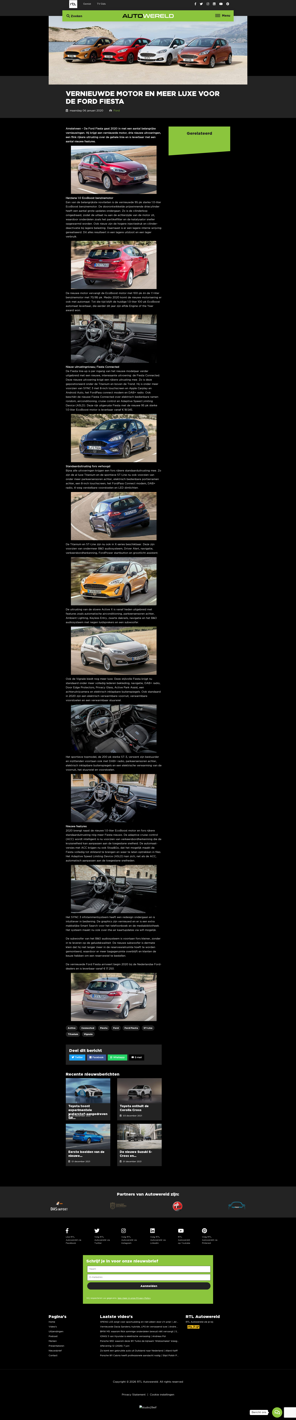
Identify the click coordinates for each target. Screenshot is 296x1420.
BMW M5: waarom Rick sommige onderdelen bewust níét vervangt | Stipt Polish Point (147, 1332)
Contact (53, 1356)
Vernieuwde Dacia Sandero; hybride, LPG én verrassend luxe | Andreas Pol (141, 1327)
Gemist (87, 3)
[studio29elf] (148, 1407)
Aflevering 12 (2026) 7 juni (114, 1346)
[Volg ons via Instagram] (208, 4)
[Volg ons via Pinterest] (227, 4)
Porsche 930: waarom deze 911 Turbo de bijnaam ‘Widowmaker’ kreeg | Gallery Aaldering (149, 1341)
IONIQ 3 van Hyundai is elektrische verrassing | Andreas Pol (133, 1336)
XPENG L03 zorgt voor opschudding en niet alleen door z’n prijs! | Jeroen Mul (142, 1322)
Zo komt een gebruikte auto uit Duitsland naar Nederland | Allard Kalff (139, 1351)
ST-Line (148, 1028)
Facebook (97, 1057)
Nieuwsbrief (55, 1351)
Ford (117, 111)
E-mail (138, 1057)
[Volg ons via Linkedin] (214, 4)
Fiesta (103, 1028)
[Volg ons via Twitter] (201, 4)
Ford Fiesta (131, 1028)
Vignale (88, 1034)
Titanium (73, 1034)
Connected (87, 1028)
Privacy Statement (134, 1395)
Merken (53, 1341)
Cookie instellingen (162, 1395)
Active (72, 1028)
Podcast (53, 1336)
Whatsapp (119, 1057)
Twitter (78, 1057)
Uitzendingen (56, 1332)
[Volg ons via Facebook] (195, 4)
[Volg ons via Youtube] (220, 4)
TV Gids (101, 3)
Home (52, 1322)
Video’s (53, 1327)
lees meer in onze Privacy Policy (134, 1298)
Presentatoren (56, 1346)
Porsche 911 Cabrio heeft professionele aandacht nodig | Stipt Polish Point (140, 1356)
